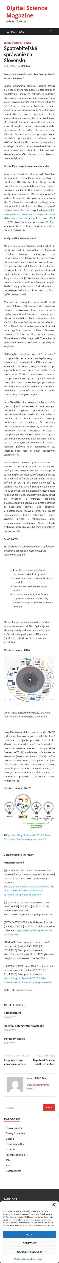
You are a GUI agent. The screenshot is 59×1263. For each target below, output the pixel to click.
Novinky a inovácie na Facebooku (24, 1025)
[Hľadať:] (29, 1107)
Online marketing (15, 1143)
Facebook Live (12, 1012)
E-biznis (27, 43)
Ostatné (10, 1149)
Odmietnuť (29, 1243)
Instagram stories (14, 1038)
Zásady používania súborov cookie (28, 1259)
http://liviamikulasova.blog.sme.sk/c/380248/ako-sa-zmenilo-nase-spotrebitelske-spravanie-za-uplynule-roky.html (29, 890)
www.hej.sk (48, 210)
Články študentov (13, 43)
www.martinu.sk (46, 214)
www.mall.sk (29, 214)
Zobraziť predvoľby (29, 1251)
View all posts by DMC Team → (38, 1086)
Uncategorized (13, 1170)
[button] (54, 1205)
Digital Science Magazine (27, 11)
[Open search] (51, 31)
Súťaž (8, 1159)
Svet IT (9, 1165)
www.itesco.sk (19, 218)
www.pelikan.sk (12, 214)
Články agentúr (14, 1127)
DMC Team (26, 66)
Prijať (30, 1234)
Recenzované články (16, 1154)
